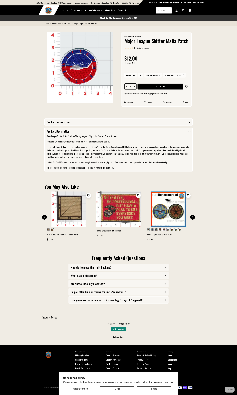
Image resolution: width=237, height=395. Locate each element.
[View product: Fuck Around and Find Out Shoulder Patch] (68, 217)
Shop (63, 10)
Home (46, 23)
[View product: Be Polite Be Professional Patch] (118, 215)
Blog (169, 368)
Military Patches (82, 355)
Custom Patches (113, 355)
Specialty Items (81, 359)
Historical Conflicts (83, 364)
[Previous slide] (44, 217)
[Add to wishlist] (186, 86)
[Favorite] (183, 10)
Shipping (150, 94)
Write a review (118, 329)
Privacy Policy (142, 359)
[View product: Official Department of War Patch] (168, 217)
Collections (75, 10)
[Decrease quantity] (126, 86)
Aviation (67, 23)
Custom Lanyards (113, 364)
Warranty (168, 102)
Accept (117, 388)
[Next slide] (192, 217)
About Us (171, 364)
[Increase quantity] (134, 86)
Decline (154, 388)
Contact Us (122, 10)
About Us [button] (109, 10)
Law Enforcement (82, 368)
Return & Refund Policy (146, 355)
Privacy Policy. (168, 382)
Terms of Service (144, 368)
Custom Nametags (113, 359)
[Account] (176, 10)
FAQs (186, 102)
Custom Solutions (92, 10)
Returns (149, 102)
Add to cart (160, 86)
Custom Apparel (112, 368)
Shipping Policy (143, 364)
